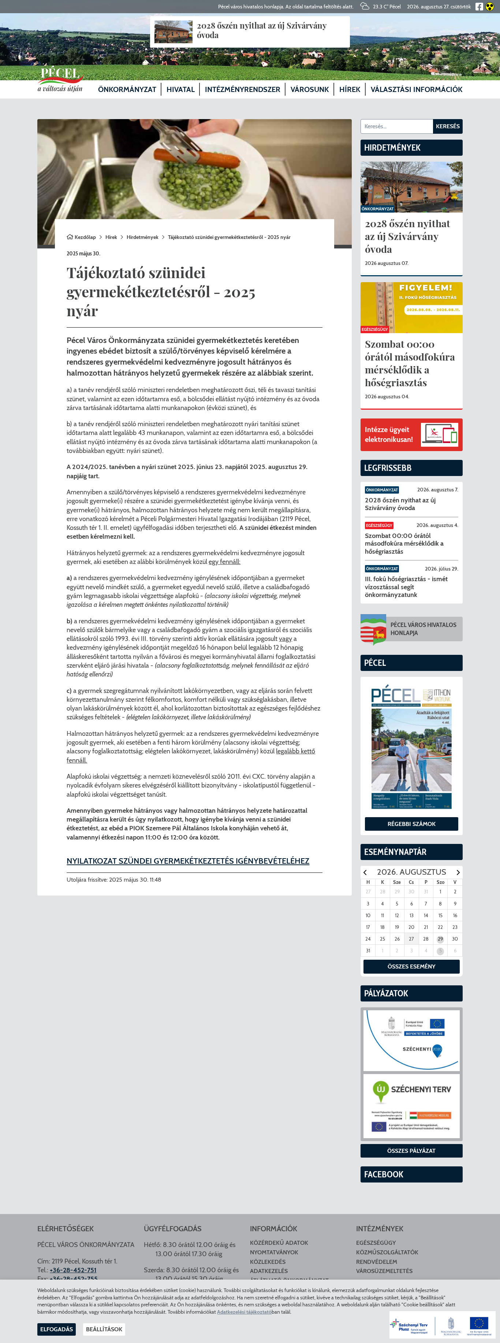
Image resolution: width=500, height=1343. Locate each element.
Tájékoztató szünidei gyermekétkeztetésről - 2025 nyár (229, 237)
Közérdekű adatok (279, 1242)
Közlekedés (268, 1261)
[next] (458, 872)
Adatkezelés (269, 1271)
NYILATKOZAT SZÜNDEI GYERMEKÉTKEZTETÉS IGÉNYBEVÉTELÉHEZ (188, 861)
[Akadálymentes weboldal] (488, 6)
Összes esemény (412, 966)
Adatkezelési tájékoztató (244, 1312)
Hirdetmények (142, 237)
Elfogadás (56, 1329)
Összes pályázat (411, 1150)
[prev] (365, 872)
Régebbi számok (412, 823)
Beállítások (104, 1329)
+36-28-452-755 (74, 1279)
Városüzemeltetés (384, 1271)
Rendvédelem (376, 1261)
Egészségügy (375, 329)
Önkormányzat (377, 208)
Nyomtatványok (274, 1252)
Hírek (111, 237)
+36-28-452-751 (73, 1270)
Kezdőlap (85, 237)
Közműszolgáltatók (387, 1252)
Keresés (448, 126)
